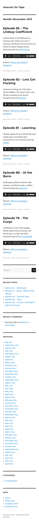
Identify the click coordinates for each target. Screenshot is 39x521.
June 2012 (9, 458)
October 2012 (10, 446)
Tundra (6, 143)
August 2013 (10, 417)
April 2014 (9, 394)
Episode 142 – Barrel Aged (16, 288)
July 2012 (8, 455)
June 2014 (9, 388)
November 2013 (11, 409)
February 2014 (11, 400)
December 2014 (11, 371)
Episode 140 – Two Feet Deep (17, 297)
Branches (22, 98)
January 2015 (10, 368)
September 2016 (12, 345)
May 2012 (9, 461)
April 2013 (9, 429)
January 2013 (10, 438)
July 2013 (8, 420)
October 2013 (10, 412)
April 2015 (9, 360)
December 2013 (11, 406)
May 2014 (9, 391)
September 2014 (11, 380)
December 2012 (11, 441)
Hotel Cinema (24, 50)
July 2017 (8, 342)
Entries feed (10, 501)
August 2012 (10, 452)
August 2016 (10, 348)
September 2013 (11, 415)
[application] (19, 56)
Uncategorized (11, 481)
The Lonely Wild (25, 236)
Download (7, 65)
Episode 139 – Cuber (13, 299)
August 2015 (10, 357)
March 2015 (10, 362)
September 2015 (11, 354)
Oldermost (23, 188)
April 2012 (9, 464)
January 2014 (10, 403)
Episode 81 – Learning (19, 128)
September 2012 (11, 449)
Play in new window (19, 62)
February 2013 (11, 435)
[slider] (32, 56)
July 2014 (8, 386)
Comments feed (11, 504)
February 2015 (11, 365)
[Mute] (27, 56)
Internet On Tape (14, 7)
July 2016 (9, 351)
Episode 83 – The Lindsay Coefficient (17, 30)
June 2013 (9, 423)
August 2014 (10, 383)
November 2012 (11, 443)
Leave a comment (24, 71)
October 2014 (10, 377)
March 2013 (10, 432)
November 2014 (11, 374)
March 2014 (10, 397)
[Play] (6, 56)
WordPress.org (11, 507)
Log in (7, 498)
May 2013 (9, 426)
